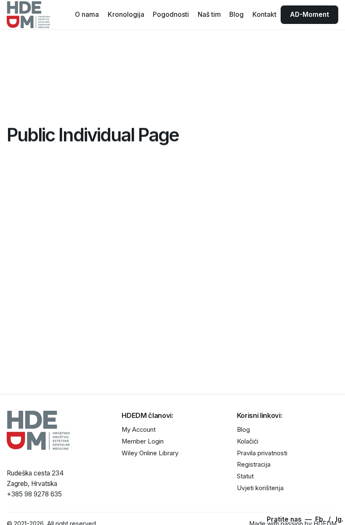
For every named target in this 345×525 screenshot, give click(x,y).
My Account (139, 429)
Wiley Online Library (150, 453)
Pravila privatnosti (262, 453)
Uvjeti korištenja (260, 488)
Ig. (339, 519)
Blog (243, 429)
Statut (245, 476)
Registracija (254, 464)
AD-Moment (309, 14)
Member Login (143, 441)
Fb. (320, 519)
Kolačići (247, 441)
